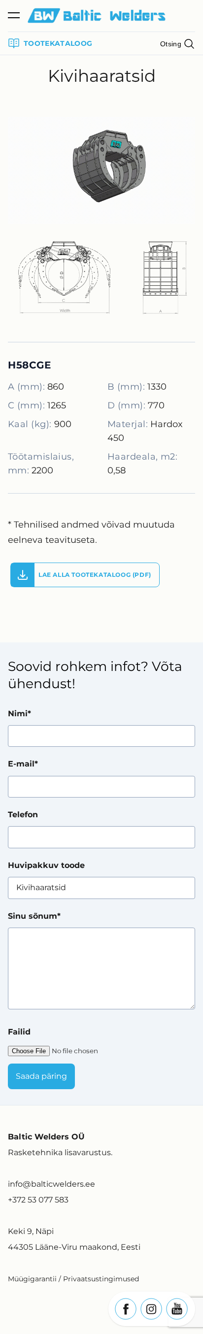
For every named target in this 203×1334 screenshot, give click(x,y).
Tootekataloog (58, 43)
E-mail (21, 763)
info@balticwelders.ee (51, 1184)
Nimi (18, 713)
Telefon (23, 814)
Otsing (170, 44)
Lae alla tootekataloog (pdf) (94, 574)
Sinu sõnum (32, 916)
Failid (19, 1031)
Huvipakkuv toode (46, 865)
